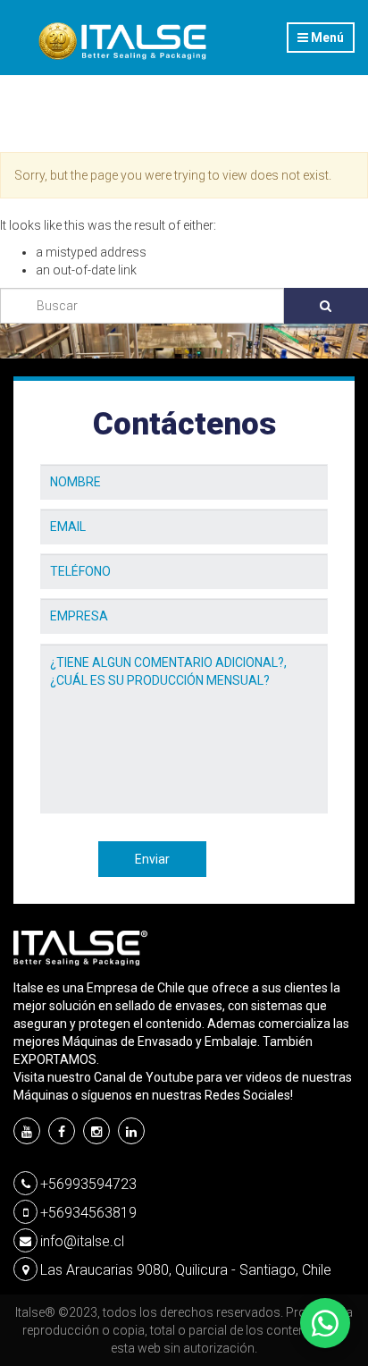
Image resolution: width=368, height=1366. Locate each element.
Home (31, 127)
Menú (326, 37)
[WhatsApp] (325, 1323)
